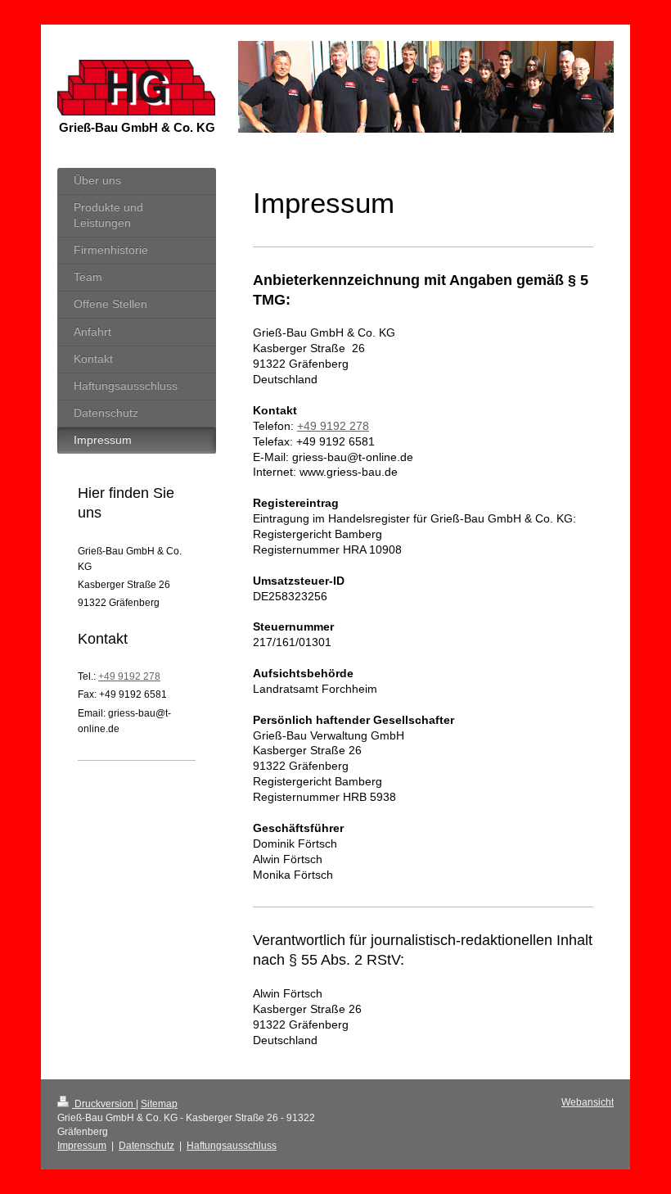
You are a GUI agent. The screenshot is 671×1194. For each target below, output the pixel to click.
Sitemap (159, 1104)
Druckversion (104, 1104)
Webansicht (587, 1102)
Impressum (81, 1145)
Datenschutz (146, 1145)
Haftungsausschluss (232, 1145)
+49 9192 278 (333, 425)
